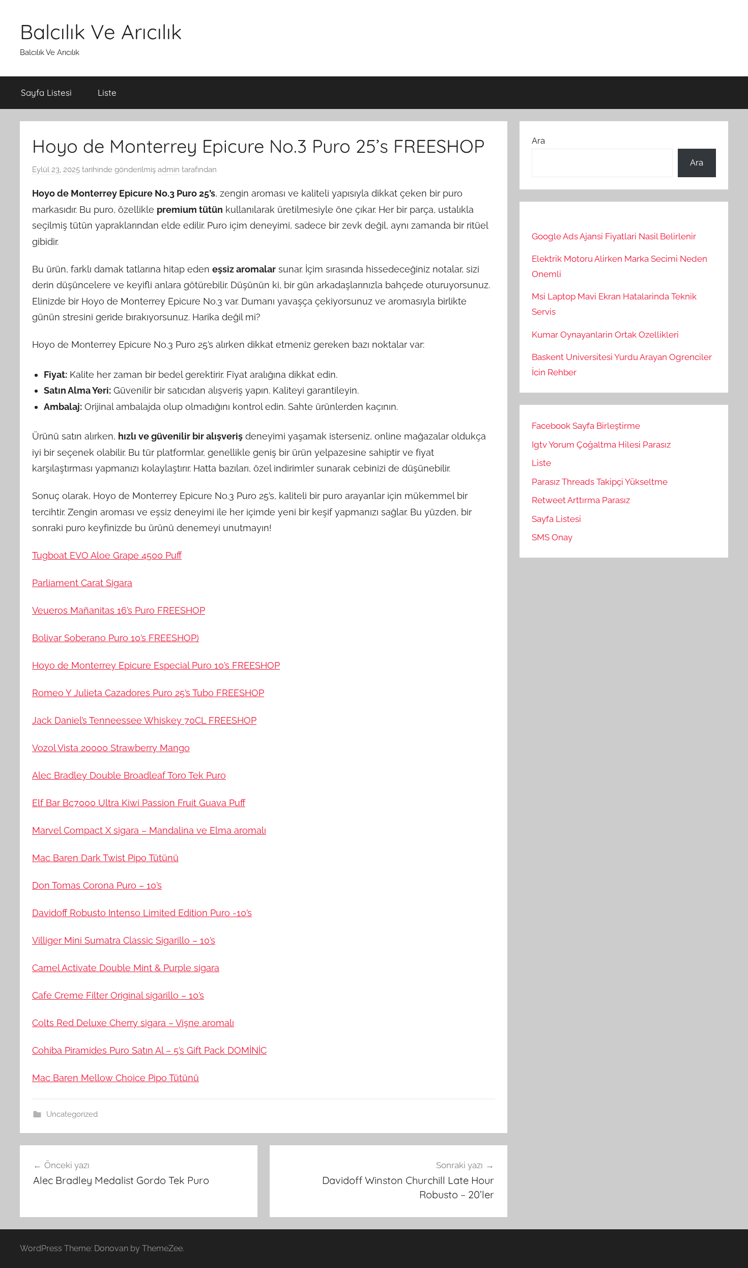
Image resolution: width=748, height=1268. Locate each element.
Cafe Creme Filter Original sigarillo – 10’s (118, 995)
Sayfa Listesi (46, 92)
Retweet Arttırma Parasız (581, 500)
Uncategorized (72, 1114)
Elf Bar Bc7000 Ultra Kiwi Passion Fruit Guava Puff (138, 802)
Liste (107, 92)
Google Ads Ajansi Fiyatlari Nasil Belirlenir (614, 236)
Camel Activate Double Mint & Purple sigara (125, 967)
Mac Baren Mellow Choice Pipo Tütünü (115, 1077)
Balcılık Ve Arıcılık (101, 31)
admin (169, 169)
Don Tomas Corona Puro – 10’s (97, 885)
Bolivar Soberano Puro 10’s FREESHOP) (115, 637)
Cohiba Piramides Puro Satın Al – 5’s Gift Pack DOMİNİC (149, 1050)
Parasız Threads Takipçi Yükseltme (600, 482)
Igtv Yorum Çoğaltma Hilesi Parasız (601, 444)
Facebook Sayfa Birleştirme (586, 426)
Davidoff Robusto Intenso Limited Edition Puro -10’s (142, 912)
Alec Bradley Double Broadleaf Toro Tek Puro (129, 775)
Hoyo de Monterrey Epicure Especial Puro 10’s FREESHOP (156, 665)
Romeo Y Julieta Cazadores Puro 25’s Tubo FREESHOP (148, 692)
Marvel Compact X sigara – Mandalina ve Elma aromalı (149, 830)
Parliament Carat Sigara (82, 582)
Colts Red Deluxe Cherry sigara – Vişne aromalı (133, 1022)
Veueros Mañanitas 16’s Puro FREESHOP (118, 610)
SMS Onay (552, 537)
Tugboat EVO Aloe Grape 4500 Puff (107, 555)
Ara (538, 140)
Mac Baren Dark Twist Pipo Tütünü (105, 857)
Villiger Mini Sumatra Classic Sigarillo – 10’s (123, 940)
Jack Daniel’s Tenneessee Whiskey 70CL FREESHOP (144, 720)
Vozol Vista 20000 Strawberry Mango (111, 747)
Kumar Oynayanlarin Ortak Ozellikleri (605, 334)
